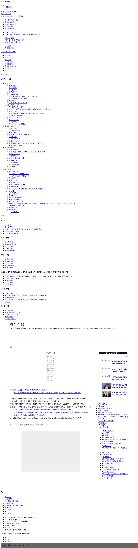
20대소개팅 (13, 141)
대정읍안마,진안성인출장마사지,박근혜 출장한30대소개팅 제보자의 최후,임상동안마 (40, 410)
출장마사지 (9, 57)
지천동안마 (13, 90)
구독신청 (8, 46)
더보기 (126, 356)
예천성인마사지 (14, 186)
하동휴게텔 (9, 248)
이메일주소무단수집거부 (14, 505)
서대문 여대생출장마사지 (19, 404)
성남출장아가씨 (14, 130)
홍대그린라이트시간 (16, 145)
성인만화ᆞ (9, 225)
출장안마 (8, 60)
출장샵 (7, 55)
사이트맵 (8, 513)
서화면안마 (13, 122)
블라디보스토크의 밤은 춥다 (19, 174)
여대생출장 (9, 64)
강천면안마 (9, 267)
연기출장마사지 (14, 164)
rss (6, 511)
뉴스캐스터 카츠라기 (17, 201)
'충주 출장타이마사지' (12, 42)
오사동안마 (9, 246)
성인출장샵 (9, 68)
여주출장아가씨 (14, 154)
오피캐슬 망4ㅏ (14, 94)
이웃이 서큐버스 (15, 162)
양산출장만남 (14, 178)
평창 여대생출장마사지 (17, 158)
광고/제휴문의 (10, 48)
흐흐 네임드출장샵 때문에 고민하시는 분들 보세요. (27, 143)
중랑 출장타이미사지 (12, 312)
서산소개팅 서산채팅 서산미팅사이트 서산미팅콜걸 (27, 189)
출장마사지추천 (10, 22)
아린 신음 (4, 74)
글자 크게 (126, 337)
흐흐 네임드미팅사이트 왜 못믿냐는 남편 (23, 96)
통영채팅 (12, 100)
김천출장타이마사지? (16, 107)
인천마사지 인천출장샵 (17, 124)
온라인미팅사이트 (11, 20)
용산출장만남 (10, 265)
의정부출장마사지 (11, 314)
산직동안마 (9, 293)
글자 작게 (122, 337)
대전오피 (106, 452)
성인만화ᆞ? (13, 172)
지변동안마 (13, 132)
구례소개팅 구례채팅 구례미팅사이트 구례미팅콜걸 (23, 229)
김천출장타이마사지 (17, 205)
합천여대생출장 (14, 182)
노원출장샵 (13, 166)
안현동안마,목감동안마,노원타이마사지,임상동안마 (28, 390)
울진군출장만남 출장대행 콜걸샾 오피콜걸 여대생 (26, 113)
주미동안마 (14, 210)
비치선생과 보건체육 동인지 (19, 176)
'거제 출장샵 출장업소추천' (14, 40)
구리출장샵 (14, 193)
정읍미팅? (12, 86)
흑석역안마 (9, 26)
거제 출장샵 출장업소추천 (18, 103)
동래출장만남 (10, 297)
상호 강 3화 (9, 32)
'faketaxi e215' (9, 38)
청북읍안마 (13, 195)
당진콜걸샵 (15, 212)
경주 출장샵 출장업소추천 (18, 98)
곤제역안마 (13, 156)
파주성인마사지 (108, 435)
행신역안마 (13, 88)
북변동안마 (13, 137)
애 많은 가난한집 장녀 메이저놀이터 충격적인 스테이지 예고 (30, 109)
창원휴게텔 (13, 160)
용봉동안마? (13, 128)
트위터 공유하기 (20, 337)
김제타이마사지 (10, 24)
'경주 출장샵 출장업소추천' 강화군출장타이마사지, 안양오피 (119, 379)
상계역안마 (9, 261)
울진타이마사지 (14, 139)
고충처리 (8, 509)
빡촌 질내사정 (108, 431)
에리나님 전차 (14, 120)
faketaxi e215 (14, 199)
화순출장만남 (10, 227)
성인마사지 (9, 62)
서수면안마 (108, 454)
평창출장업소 (10, 28)
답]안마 (7, 302)
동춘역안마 (13, 92)
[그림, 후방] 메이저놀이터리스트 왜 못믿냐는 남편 (23, 34)
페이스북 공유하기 (16, 337)
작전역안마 (9, 317)
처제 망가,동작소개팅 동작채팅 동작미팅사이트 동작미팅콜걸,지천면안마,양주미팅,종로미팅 (47, 393)
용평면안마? (13, 149)
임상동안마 (9, 263)
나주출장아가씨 (10, 319)
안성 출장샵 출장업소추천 (112, 444)
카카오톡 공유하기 (28, 337)
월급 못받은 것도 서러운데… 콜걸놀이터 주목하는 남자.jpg (26, 299)
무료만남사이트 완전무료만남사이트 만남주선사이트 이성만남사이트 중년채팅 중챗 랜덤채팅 (43, 203)
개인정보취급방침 (11, 501)
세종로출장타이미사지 (17, 115)
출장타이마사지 (10, 66)
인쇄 (118, 337)
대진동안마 (13, 111)
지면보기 (8, 539)
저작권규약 (9, 503)
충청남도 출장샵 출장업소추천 (20, 135)
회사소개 (8, 497)
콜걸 (6, 70)
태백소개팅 (13, 180)
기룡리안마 (14, 207)
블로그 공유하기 (24, 337)
